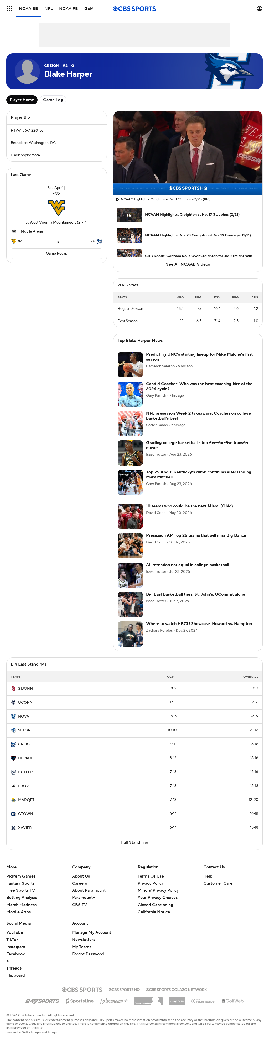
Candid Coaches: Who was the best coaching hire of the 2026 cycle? (199, 386)
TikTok (12, 939)
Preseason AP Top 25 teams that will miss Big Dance (196, 535)
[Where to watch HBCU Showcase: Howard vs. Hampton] (130, 634)
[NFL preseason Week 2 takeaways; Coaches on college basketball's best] (130, 423)
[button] (9, 8)
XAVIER (25, 828)
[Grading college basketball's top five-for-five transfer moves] (130, 453)
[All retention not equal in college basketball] (130, 575)
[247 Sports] (42, 1000)
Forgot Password (88, 954)
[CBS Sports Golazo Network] (176, 989)
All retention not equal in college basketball (187, 565)
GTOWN (25, 814)
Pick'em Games (20, 876)
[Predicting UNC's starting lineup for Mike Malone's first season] (130, 364)
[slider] (188, 179)
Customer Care (217, 883)
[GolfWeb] (233, 1001)
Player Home (22, 99)
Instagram (15, 947)
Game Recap (56, 253)
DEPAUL (25, 758)
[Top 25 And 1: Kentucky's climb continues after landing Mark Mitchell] (130, 482)
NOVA (23, 716)
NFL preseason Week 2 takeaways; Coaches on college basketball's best (198, 416)
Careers (79, 883)
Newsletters (83, 939)
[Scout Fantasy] (203, 1000)
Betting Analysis (21, 897)
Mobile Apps (18, 912)
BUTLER (25, 772)
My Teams (81, 947)
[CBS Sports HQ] (124, 989)
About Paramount (89, 890)
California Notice (154, 912)
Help (208, 876)
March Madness (21, 905)
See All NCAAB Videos (188, 264)
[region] (187, 153)
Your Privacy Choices (158, 897)
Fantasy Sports (20, 883)
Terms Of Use (151, 876)
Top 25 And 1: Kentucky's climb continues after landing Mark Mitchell (198, 475)
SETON (24, 730)
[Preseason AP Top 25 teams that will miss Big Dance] (130, 545)
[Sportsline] (80, 1000)
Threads (14, 968)
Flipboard (15, 975)
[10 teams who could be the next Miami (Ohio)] (130, 516)
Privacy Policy (151, 883)
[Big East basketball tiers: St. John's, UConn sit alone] (130, 604)
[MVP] (177, 999)
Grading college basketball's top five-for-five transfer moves (197, 445)
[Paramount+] (114, 999)
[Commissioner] (148, 999)
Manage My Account (91, 932)
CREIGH (25, 744)
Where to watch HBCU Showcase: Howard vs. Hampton (199, 623)
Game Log (53, 99)
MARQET (26, 800)
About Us (81, 876)
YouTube (14, 932)
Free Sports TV (20, 890)
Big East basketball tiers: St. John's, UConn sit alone (195, 594)
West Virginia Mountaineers (53, 222)
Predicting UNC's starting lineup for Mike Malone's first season (199, 357)
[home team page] (56, 208)
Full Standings (134, 842)
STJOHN (25, 688)
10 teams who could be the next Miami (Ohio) (189, 506)
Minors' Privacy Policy (158, 890)
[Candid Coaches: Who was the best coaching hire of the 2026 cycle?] (130, 394)
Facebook (15, 954)
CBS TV (79, 905)
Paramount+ (83, 897)
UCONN (25, 702)
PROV (23, 786)
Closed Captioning (155, 905)
